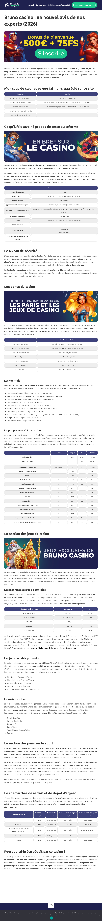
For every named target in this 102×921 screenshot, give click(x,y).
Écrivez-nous (41, 5)
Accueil (31, 5)
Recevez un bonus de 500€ (84, 5)
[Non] (100, 916)
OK (51, 918)
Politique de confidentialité (59, 5)
